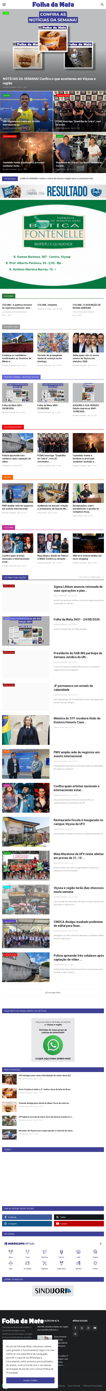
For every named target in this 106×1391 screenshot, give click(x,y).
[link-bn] (53, 191)
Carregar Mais (53, 992)
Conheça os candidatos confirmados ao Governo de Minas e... (16, 358)
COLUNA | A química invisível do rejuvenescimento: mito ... (17, 306)
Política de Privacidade (92, 1385)
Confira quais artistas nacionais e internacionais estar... (15, 558)
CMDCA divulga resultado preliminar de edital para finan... (78, 923)
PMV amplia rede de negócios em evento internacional (17, 507)
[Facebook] (75, 1328)
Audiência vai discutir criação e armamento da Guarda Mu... (52, 507)
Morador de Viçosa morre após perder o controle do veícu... (46, 1131)
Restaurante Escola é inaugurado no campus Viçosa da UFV (78, 822)
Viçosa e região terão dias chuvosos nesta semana (79, 890)
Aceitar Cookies (30, 1380)
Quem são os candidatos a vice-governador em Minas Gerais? (49, 178)
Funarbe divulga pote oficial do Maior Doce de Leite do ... (45, 1103)
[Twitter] (81, 1328)
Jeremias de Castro (44, 309)
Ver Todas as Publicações (90, 577)
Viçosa (7, 477)
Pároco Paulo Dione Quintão (83, 312)
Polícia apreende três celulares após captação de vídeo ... (16, 458)
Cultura (8, 527)
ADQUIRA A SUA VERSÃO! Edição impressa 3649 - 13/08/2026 (86, 408)
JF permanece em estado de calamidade (73, 687)
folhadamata (7, 466)
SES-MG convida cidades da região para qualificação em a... (52, 1328)
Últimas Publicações (15, 577)
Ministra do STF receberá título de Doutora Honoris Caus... (77, 720)
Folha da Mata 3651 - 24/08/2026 (12, 407)
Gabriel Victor (78, 516)
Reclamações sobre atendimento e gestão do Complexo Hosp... (86, 508)
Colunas (8, 296)
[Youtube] (94, 1328)
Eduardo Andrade (8, 412)
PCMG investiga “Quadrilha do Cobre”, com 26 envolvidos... (51, 458)
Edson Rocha (61, 169)
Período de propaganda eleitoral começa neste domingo (49, 358)
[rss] (75, 1334)
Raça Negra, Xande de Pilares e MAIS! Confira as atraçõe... (52, 557)
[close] (55, 1342)
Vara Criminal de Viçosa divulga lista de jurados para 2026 (60, 1343)
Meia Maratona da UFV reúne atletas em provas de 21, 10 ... (79, 856)
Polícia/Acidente (13, 427)
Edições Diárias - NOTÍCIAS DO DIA (21, 377)
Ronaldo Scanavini (10, 87)
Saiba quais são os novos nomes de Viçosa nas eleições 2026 (86, 358)
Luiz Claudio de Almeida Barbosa (14, 312)
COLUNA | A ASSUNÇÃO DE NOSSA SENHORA (87, 306)
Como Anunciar (74, 1385)
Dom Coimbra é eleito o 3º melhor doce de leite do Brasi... (45, 1089)
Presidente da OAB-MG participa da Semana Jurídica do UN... (78, 655)
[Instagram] (88, 1328)
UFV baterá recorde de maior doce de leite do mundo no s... (46, 1117)
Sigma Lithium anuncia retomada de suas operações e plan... (78, 588)
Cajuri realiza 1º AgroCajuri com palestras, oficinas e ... (61, 1360)
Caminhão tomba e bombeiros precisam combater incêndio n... (84, 458)
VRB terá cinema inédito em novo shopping (87, 557)
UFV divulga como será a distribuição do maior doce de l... (45, 1075)
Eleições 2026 (11, 327)
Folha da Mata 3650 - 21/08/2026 (48, 407)
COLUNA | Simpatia (47, 305)
